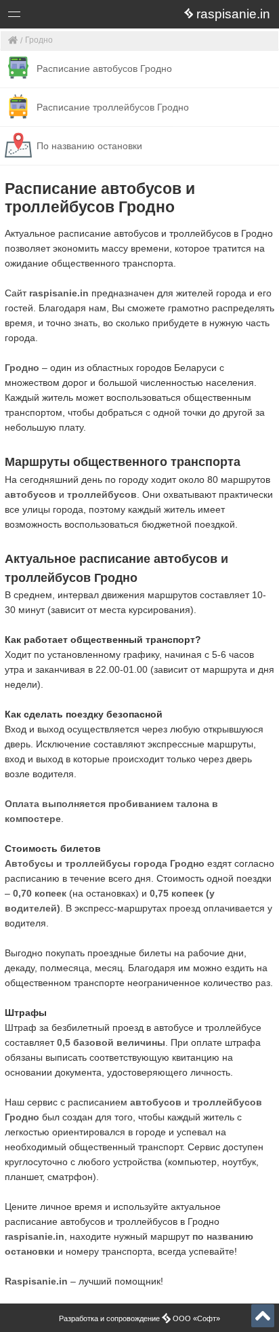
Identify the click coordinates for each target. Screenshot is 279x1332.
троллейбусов (102, 494)
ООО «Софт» (64, 17)
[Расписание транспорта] (13, 41)
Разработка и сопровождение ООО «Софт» (139, 1318)
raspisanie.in (59, 293)
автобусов (30, 494)
